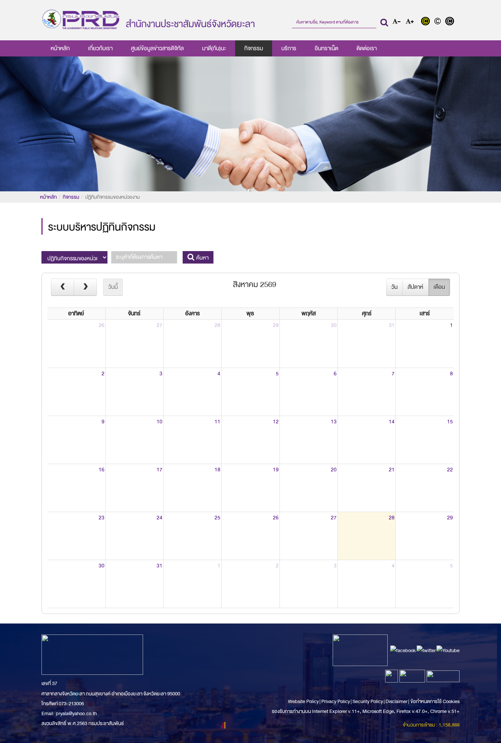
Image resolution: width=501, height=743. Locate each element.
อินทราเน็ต (326, 48)
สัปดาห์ (415, 287)
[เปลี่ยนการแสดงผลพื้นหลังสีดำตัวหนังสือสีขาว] (450, 22)
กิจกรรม (253, 48)
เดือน (439, 287)
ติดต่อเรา (366, 48)
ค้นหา (202, 257)
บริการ (288, 48)
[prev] (62, 287)
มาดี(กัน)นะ (214, 48)
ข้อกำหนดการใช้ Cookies (435, 701)
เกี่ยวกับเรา (100, 48)
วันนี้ (113, 287)
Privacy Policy (335, 701)
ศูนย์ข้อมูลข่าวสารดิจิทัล (157, 48)
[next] (85, 287)
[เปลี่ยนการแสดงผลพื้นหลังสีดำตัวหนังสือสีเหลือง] (427, 22)
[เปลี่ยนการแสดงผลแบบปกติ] (439, 22)
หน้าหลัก (60, 48)
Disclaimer (396, 701)
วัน (394, 287)
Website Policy (303, 701)
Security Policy (367, 701)
